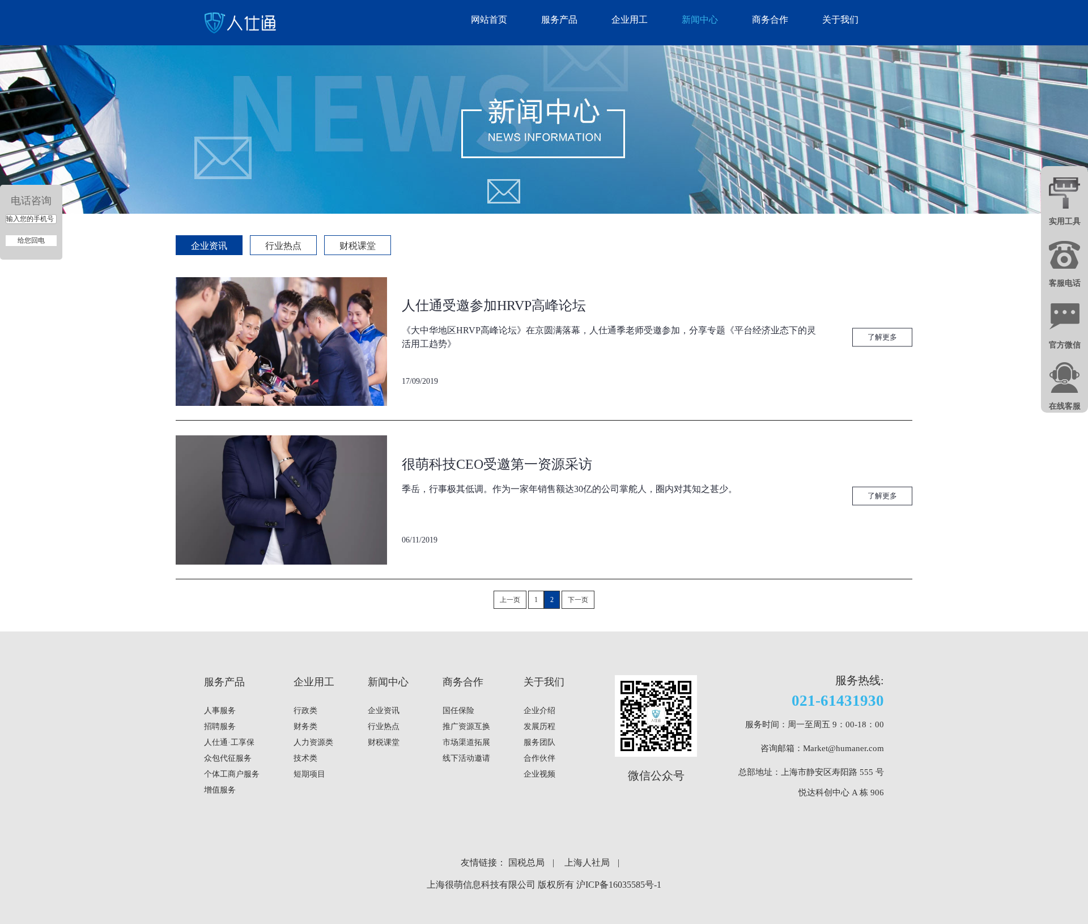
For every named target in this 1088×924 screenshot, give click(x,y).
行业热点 (283, 246)
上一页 (510, 600)
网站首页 (489, 19)
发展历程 (539, 726)
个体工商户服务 (232, 774)
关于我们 (840, 19)
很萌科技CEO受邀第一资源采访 (497, 464)
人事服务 (220, 710)
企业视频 (539, 774)
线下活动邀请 (466, 758)
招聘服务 (220, 726)
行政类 (305, 710)
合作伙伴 (539, 758)
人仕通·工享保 (229, 742)
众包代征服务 (228, 758)
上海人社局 (587, 862)
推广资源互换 (466, 726)
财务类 (305, 726)
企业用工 (629, 19)
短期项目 (309, 774)
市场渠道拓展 (466, 742)
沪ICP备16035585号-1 (618, 884)
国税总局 (526, 862)
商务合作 (770, 19)
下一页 (578, 600)
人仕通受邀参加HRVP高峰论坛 (494, 305)
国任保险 (458, 710)
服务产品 (559, 19)
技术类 (305, 758)
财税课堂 (357, 246)
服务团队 (539, 742)
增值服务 (220, 790)
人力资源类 (313, 742)
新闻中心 (700, 19)
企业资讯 (209, 246)
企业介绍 (539, 710)
